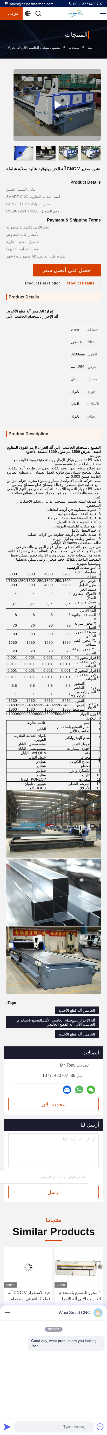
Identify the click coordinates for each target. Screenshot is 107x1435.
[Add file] (100, 1426)
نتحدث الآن (54, 1104)
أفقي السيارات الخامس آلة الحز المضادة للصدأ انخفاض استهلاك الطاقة (30, 1296)
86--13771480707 (87, 4)
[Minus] (7, 1313)
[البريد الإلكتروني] (67, 1089)
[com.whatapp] (79, 1089)
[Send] (7, 1426)
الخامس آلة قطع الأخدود (76, 1010)
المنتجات (74, 47)
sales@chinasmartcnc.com (31, 4)
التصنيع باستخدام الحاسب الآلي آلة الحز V (34, 47)
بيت (90, 47)
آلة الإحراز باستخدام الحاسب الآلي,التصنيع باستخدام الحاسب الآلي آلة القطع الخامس (56, 1022)
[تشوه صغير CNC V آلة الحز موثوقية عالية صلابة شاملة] (57, 105)
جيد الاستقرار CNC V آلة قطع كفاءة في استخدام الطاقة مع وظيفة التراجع (79, 1296)
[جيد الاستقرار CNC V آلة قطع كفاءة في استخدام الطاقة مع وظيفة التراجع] (79, 1267)
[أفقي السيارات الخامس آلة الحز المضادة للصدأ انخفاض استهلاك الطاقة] (28, 1267)
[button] (98, 153)
